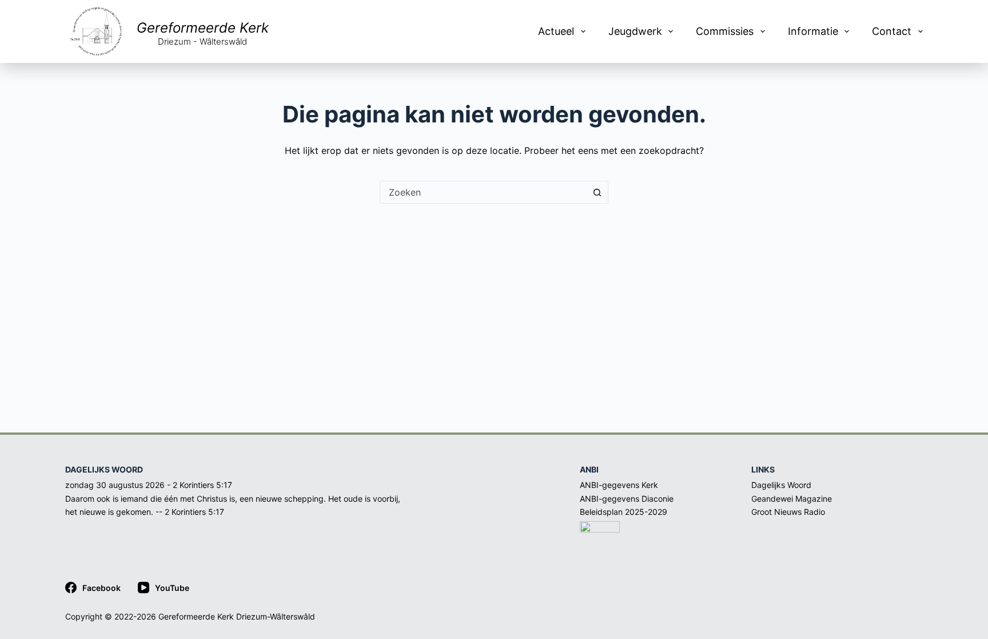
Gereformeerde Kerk (203, 27)
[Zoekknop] (597, 192)
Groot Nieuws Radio (788, 512)
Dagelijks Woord (781, 485)
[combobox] (483, 192)
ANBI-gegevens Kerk (619, 485)
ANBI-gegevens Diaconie (627, 498)
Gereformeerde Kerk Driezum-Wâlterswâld (236, 616)
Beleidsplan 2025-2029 (623, 512)
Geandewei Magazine (791, 498)
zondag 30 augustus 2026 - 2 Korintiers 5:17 (148, 485)
